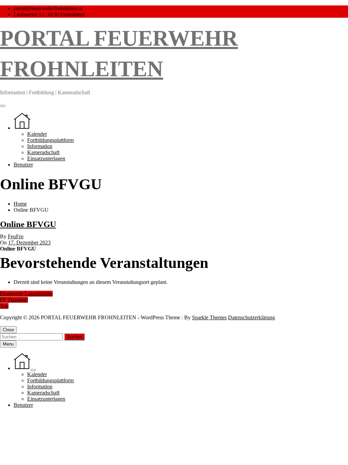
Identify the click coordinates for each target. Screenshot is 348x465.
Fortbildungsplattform (50, 140)
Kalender (37, 134)
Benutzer (23, 164)
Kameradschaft (43, 152)
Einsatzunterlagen (46, 158)
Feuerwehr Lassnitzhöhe (26, 293)
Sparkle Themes (209, 317)
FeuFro (15, 236)
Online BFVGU (28, 224)
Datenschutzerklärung (251, 317)
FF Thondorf (14, 300)
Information (39, 146)
